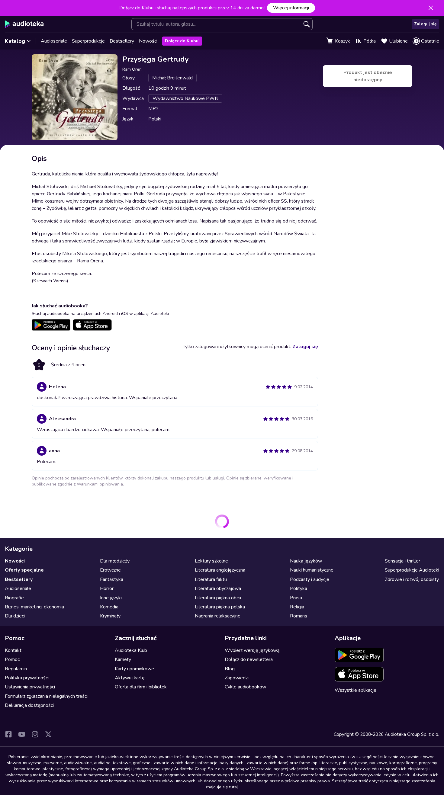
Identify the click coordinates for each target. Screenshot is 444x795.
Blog (230, 668)
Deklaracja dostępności (29, 705)
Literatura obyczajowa (218, 588)
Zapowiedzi (237, 678)
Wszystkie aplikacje (355, 690)
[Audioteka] (24, 24)
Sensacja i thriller (402, 561)
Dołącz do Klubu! (182, 41)
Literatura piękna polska (220, 607)
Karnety (123, 659)
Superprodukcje (88, 41)
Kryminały (110, 616)
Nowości (148, 41)
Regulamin (16, 668)
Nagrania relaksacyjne (217, 616)
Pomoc (12, 659)
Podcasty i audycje (309, 579)
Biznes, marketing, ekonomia (34, 607)
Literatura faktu (211, 579)
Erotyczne (110, 570)
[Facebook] (8, 734)
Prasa (296, 598)
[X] (48, 734)
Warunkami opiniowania (100, 484)
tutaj (233, 787)
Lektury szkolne (211, 561)
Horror (107, 588)
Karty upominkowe (134, 668)
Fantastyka (111, 579)
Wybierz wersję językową (252, 650)
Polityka (298, 588)
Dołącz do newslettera (249, 659)
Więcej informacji (291, 8)
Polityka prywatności (27, 678)
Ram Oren (132, 69)
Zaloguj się (425, 24)
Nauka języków (306, 561)
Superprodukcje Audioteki (412, 570)
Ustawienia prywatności (30, 687)
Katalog (15, 41)
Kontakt (13, 650)
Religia (297, 607)
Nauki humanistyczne (311, 570)
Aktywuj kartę (130, 678)
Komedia (109, 607)
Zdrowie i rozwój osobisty (412, 579)
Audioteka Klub (131, 650)
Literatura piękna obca (218, 598)
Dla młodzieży (115, 561)
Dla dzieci (15, 616)
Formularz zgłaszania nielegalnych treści (46, 696)
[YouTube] (21, 734)
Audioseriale (54, 41)
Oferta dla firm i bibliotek (141, 687)
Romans (298, 616)
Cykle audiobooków (245, 687)
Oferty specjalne (24, 570)
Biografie (14, 598)
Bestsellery (122, 41)
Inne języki (111, 598)
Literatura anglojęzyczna (220, 570)
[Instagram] (35, 734)
